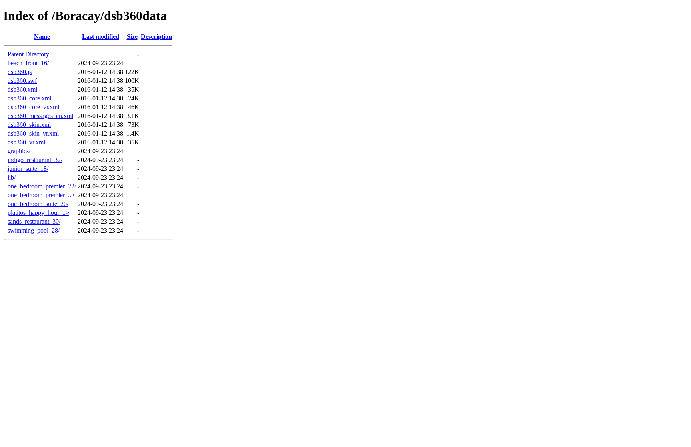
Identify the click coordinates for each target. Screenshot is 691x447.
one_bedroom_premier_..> (41, 195)
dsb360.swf (22, 80)
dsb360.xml (22, 89)
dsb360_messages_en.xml (40, 115)
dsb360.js (20, 71)
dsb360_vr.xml (26, 142)
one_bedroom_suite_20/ (38, 203)
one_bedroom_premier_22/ (42, 186)
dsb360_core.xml (29, 98)
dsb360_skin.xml (29, 124)
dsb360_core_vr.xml (33, 107)
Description (156, 36)
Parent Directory (28, 54)
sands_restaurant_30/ (34, 221)
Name (42, 36)
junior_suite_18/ (28, 168)
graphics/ (19, 151)
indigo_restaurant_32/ (35, 159)
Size (132, 36)
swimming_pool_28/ (34, 230)
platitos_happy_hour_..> (38, 212)
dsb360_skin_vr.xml (33, 133)
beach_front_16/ (28, 63)
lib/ (12, 177)
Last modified (100, 36)
